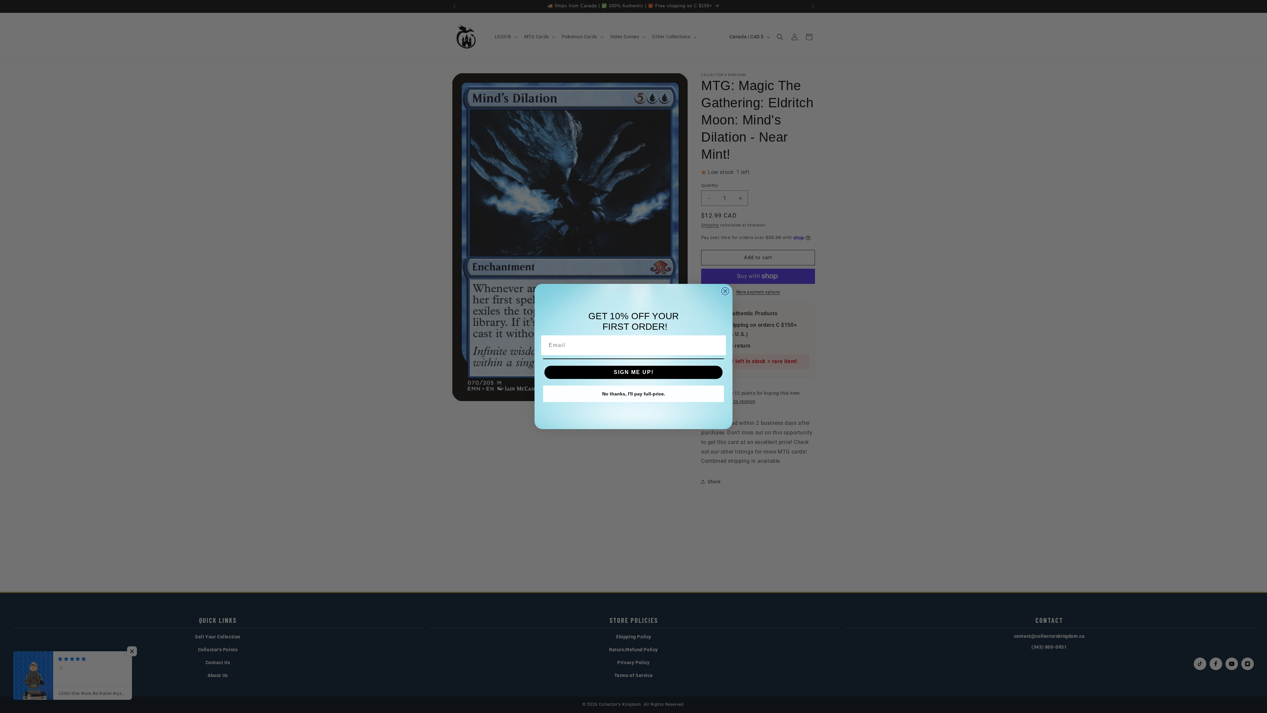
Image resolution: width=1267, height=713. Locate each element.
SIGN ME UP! (634, 372)
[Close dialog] (725, 291)
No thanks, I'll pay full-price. (633, 393)
